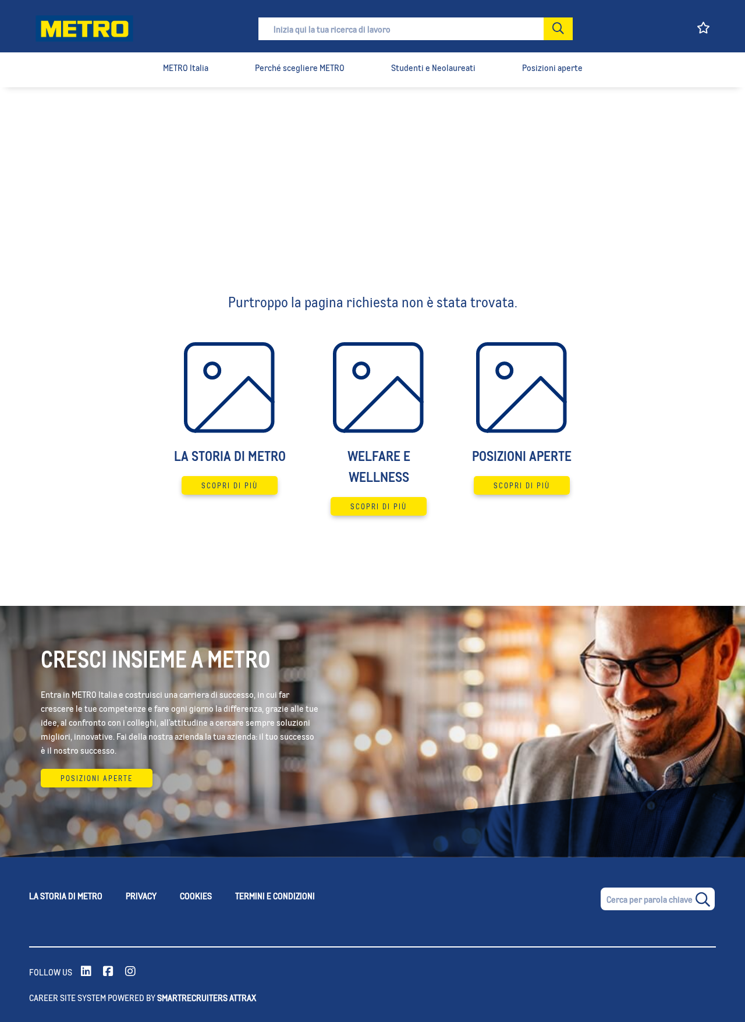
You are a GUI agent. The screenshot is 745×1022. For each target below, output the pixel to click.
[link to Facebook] (108, 972)
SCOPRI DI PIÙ (229, 485)
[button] (558, 28)
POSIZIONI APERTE (97, 778)
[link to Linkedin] (86, 972)
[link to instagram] (130, 972)
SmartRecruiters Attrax (206, 997)
